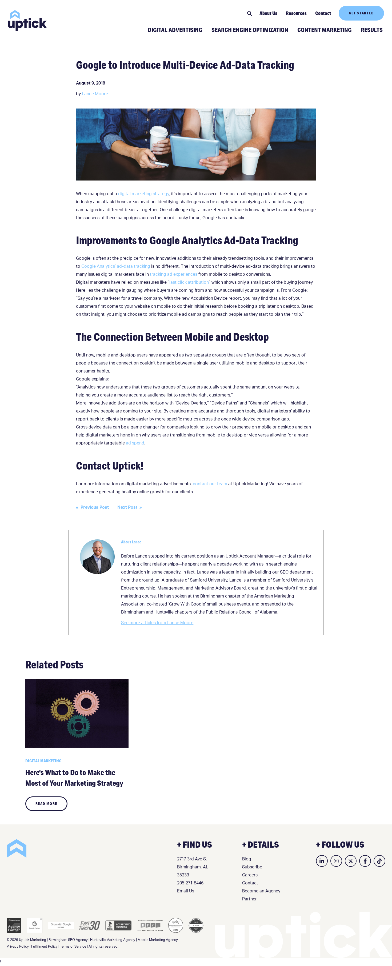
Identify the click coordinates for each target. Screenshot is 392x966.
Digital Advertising (175, 29)
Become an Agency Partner (261, 895)
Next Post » (129, 507)
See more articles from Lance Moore (157, 623)
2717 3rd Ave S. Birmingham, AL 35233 (192, 867)
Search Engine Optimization (249, 29)
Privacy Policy (18, 946)
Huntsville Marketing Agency (112, 940)
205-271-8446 (190, 883)
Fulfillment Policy (44, 946)
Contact (323, 13)
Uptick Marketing (27, 20)
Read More (46, 803)
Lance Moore (95, 94)
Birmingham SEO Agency (68, 940)
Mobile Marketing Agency (158, 940)
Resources (296, 13)
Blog (246, 859)
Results (372, 29)
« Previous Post (92, 507)
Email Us (185, 891)
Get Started (361, 13)
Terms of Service (73, 946)
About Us (268, 13)
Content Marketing (324, 29)
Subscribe (252, 867)
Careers (250, 875)
